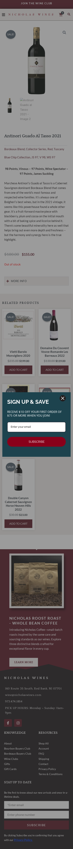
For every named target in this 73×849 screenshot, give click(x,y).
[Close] (63, 398)
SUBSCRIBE (37, 442)
